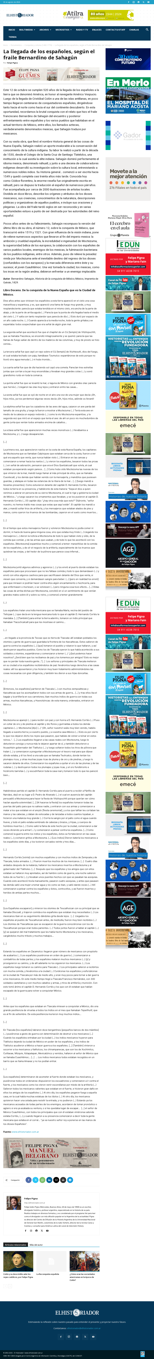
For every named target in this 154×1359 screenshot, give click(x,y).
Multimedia (26, 29)
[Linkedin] (49, 1180)
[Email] (56, 1180)
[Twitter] (143, 2)
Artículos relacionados (15, 1245)
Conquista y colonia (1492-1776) (38, 45)
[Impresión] (63, 1180)
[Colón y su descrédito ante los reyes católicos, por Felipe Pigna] (18, 1261)
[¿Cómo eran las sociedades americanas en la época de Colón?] (85, 1261)
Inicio (12, 29)
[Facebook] (128, 2)
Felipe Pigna (12, 63)
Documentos (16, 45)
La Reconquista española (47, 1274)
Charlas (134, 29)
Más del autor (36, 1245)
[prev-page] (5, 1286)
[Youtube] (148, 2)
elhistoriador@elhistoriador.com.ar (84, 1328)
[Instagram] (133, 2)
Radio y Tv (82, 29)
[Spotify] (138, 2)
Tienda (13, 36)
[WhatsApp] (42, 1180)
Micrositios (62, 29)
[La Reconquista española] (51, 1261)
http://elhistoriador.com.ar (34, 1203)
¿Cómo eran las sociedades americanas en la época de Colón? (82, 1277)
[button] (147, 30)
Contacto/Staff (115, 29)
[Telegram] (70, 1180)
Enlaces (97, 29)
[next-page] (10, 1286)
